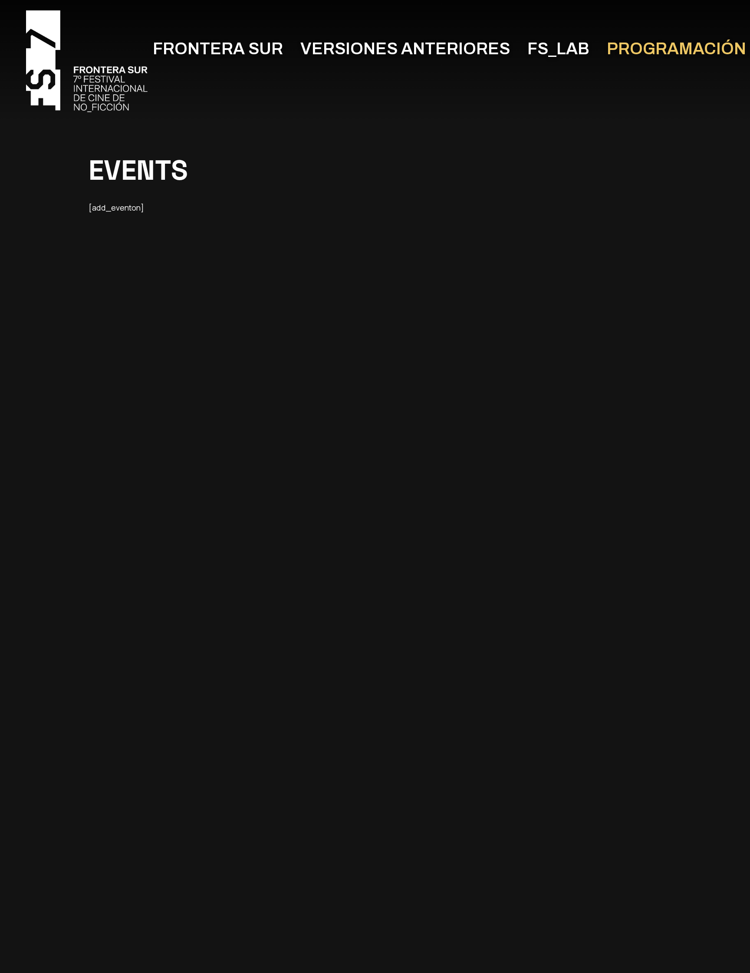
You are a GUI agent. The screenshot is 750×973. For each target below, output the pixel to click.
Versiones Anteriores (405, 49)
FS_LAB (558, 49)
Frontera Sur (218, 49)
